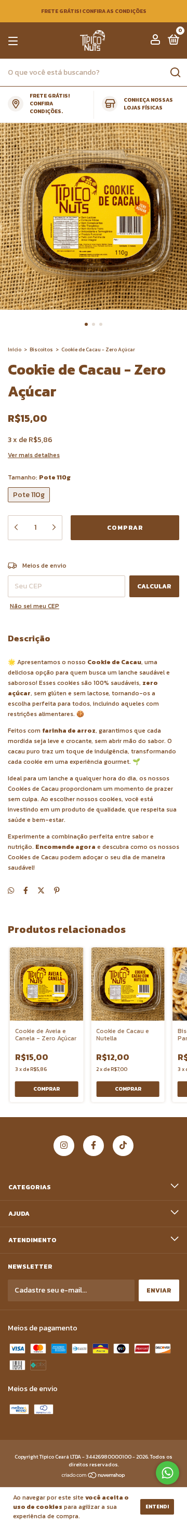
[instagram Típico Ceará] (64, 1145)
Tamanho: (39, 477)
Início (14, 349)
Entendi (157, 1506)
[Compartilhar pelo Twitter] (41, 890)
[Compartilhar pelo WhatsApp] (11, 890)
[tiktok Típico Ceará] (123, 1145)
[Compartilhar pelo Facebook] (25, 890)
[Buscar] (174, 72)
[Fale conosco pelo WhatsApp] (167, 1472)
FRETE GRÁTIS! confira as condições (93, 11)
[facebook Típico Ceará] (93, 1145)
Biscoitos (41, 349)
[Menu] (15, 41)
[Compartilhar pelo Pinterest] (57, 890)
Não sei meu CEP (34, 606)
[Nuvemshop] (93, 1476)
